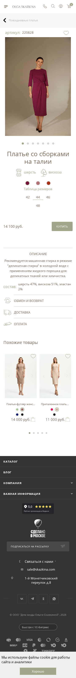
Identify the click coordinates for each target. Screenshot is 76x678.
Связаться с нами (39, 561)
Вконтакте (21, 598)
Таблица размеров (38, 189)
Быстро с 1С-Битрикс (35, 627)
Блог (7, 472)
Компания (12, 483)
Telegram (32, 598)
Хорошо (38, 671)
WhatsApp (54, 598)
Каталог (10, 461)
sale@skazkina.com (41, 569)
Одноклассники (43, 598)
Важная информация (22, 494)
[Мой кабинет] (61, 6)
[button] (22, 143)
